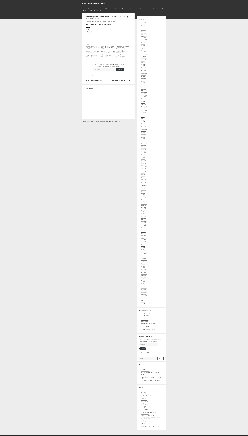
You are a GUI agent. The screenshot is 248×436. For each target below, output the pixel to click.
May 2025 (143, 45)
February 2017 (144, 199)
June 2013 (143, 264)
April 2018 (143, 177)
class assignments (144, 320)
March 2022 (143, 104)
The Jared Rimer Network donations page (149, 412)
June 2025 (143, 44)
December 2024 (144, 53)
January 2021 (143, 126)
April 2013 (143, 267)
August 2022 (143, 96)
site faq (127, 8)
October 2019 (143, 149)
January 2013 (143, 272)
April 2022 (143, 103)
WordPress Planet (144, 424)
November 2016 (144, 204)
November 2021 (144, 110)
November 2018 (144, 166)
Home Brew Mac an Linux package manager (150, 395)
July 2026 (143, 23)
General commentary (145, 321)
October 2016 (143, 205)
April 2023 (143, 84)
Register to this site (144, 404)
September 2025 (144, 39)
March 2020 (143, 141)
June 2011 (143, 300)
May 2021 (143, 120)
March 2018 (143, 179)
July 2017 (143, 191)
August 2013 (143, 261)
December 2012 (144, 274)
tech (98, 18)
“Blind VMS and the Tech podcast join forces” (150, 426)
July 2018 (143, 173)
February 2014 (144, 252)
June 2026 (143, 25)
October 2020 (143, 131)
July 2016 (143, 210)
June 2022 (143, 100)
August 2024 (143, 59)
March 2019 (143, 160)
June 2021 (143, 118)
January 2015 (143, 235)
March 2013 (143, 269)
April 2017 (143, 196)
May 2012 (143, 283)
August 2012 (143, 278)
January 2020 (143, 145)
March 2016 (143, 216)
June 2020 (143, 137)
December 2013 (144, 255)
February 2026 (144, 31)
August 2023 (143, 78)
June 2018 (143, 174)
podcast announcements (146, 326)
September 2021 (144, 113)
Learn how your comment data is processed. (110, 121)
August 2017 (143, 190)
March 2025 (143, 48)
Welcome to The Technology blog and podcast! (92, 10)
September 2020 (144, 132)
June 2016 (143, 211)
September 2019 (144, 151)
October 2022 (143, 93)
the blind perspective (145, 410)
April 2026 (143, 28)
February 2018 (144, 180)
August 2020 (143, 134)
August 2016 (143, 208)
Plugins (142, 403)
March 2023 (143, 86)
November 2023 (144, 73)
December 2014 (144, 236)
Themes (142, 420)
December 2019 (144, 146)
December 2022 (144, 90)
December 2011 (144, 291)
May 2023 (143, 82)
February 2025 (144, 50)
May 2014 (143, 247)
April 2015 (143, 230)
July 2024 (143, 61)
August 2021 (143, 115)
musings (142, 324)
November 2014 (144, 238)
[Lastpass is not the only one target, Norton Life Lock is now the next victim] (93, 52)
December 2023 (144, 72)
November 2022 (144, 92)
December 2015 (144, 219)
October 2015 (143, 222)
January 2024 (143, 70)
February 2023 (144, 87)
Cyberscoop (143, 392)
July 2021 (143, 117)
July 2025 (143, 42)
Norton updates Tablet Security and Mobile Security (98, 24)
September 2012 (144, 277)
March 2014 (143, 250)
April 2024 (143, 65)
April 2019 (143, 159)
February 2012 (144, 288)
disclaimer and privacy (98, 8)
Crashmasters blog (145, 390)
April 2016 (143, 215)
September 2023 (144, 76)
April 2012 (143, 284)
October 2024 (143, 56)
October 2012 (143, 275)
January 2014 (143, 253)
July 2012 (143, 280)
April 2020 (143, 140)
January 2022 (143, 107)
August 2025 (143, 40)
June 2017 (143, 193)
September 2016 (144, 207)
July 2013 (143, 263)
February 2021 (144, 124)
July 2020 (143, 135)
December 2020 (144, 127)
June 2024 (143, 62)
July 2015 (143, 227)
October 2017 (143, 187)
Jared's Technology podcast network (93, 3)
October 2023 (143, 75)
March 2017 (143, 197)
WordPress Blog (144, 423)
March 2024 (143, 67)
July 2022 (143, 98)
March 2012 (143, 286)
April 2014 (143, 249)
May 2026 (143, 26)
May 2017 (143, 194)
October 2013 (143, 258)
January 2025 (143, 51)
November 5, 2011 (93, 18)
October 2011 (143, 294)
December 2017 (144, 183)
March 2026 (143, 30)
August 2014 (143, 242)
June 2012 (143, 281)
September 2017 (144, 188)
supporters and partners (146, 409)
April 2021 (143, 121)
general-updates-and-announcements (148, 323)
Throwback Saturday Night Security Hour (149, 329)
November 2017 (144, 185)
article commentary (95, 75)
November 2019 (144, 148)
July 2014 (143, 244)
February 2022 (144, 106)
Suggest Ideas (143, 406)
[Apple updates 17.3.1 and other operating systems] (123, 51)
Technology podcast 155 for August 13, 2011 (121, 80)
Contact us (90, 8)
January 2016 (143, 218)
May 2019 (143, 157)
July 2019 (143, 154)
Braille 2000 (143, 318)
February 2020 (144, 143)
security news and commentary (147, 327)
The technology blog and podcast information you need (151, 8)
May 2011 (143, 302)
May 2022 (143, 101)
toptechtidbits (143, 421)
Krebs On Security (144, 401)
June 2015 (143, 228)
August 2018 (143, 171)
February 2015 (144, 233)
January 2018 (143, 182)
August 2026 (143, 22)
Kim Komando (144, 400)
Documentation (144, 393)
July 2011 (143, 298)
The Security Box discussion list (147, 415)
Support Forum (144, 407)
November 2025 (144, 36)
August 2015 (143, 225)
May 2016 (143, 213)
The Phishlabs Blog (145, 414)
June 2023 (143, 81)
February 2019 (144, 162)
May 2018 (143, 176)
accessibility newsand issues (147, 313)
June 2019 (143, 155)
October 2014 (143, 239)
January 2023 (143, 89)
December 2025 (144, 34)
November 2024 (144, 54)
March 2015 (143, 232)
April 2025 (143, 47)
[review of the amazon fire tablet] (108, 51)
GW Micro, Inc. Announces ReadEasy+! (94, 80)
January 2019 (143, 163)
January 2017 (143, 201)
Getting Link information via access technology (114, 8)
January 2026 (143, 33)
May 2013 (143, 266)
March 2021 (143, 123)
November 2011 (144, 292)
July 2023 (143, 79)
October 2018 (143, 168)
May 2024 (143, 64)
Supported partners (134, 8)
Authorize (84, 8)
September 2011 (144, 295)
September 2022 (144, 95)
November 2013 (144, 256)
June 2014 (143, 246)
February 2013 (144, 270)
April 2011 (143, 303)
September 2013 (144, 260)
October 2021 (143, 112)
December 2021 (144, 109)
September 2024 (144, 58)
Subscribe (120, 69)
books (142, 316)
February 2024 (144, 68)
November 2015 (144, 221)
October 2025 (143, 37)
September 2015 (144, 224)
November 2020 (144, 129)
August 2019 (143, 152)
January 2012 (143, 289)
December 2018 (144, 165)
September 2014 (144, 241)
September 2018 (144, 169)
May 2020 (143, 138)
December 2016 (144, 202)
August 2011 (143, 297)
